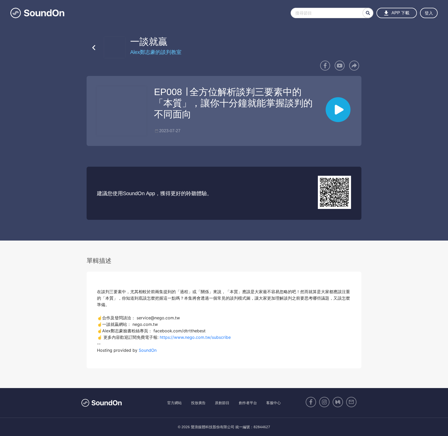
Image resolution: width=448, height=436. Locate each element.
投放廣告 (198, 403)
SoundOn (148, 350)
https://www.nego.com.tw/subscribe (195, 337)
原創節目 (222, 403)
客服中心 (273, 403)
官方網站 (174, 403)
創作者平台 (248, 403)
